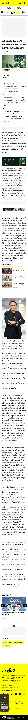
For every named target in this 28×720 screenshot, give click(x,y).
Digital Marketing (19, 8)
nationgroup (18, 701)
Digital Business (9, 8)
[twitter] (7, 70)
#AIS (4, 642)
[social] (12, 694)
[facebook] (5, 70)
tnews (16, 708)
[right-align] (22, 3)
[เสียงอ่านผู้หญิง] (12, 12)
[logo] (5, 2)
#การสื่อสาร (6, 646)
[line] (9, 70)
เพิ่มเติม (5, 704)
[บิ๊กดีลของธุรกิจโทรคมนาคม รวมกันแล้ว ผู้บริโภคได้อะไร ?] (14, 604)
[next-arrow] (25, 605)
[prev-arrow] (3, 605)
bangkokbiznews (19, 703)
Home (3, 8)
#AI (10, 642)
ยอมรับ (4, 707)
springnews (18, 706)
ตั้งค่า (4, 710)
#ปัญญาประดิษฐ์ (18, 642)
